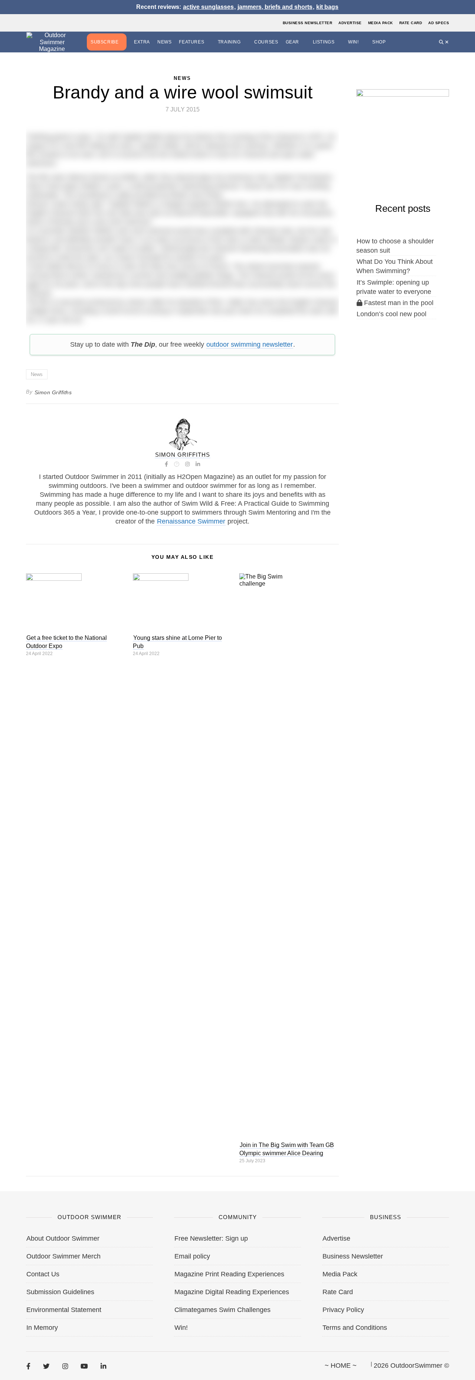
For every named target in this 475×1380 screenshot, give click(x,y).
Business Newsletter (307, 23)
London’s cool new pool (391, 314)
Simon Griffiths (53, 392)
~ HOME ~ (341, 1365)
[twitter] (46, 1366)
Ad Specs (438, 23)
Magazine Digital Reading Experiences (231, 1292)
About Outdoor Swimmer (62, 1238)
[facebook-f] (28, 1366)
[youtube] (84, 1366)
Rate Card (410, 23)
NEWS (182, 78)
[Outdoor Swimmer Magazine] (52, 42)
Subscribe (104, 42)
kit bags (327, 7)
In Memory (42, 1327)
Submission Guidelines (60, 1292)
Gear (292, 42)
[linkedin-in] (103, 1366)
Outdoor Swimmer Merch (63, 1256)
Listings (324, 42)
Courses (266, 42)
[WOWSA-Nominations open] (402, 127)
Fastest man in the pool (397, 303)
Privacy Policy (343, 1309)
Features (191, 42)
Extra (142, 42)
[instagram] (65, 1366)
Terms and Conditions (354, 1327)
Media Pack (380, 23)
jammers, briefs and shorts (275, 7)
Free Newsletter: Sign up (211, 1238)
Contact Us (42, 1274)
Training (229, 42)
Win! (353, 42)
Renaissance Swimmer (191, 521)
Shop (379, 42)
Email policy (192, 1256)
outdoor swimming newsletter (249, 344)
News (164, 42)
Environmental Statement (63, 1309)
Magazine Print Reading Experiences (229, 1274)
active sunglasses (208, 7)
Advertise (350, 23)
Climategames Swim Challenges (222, 1309)
